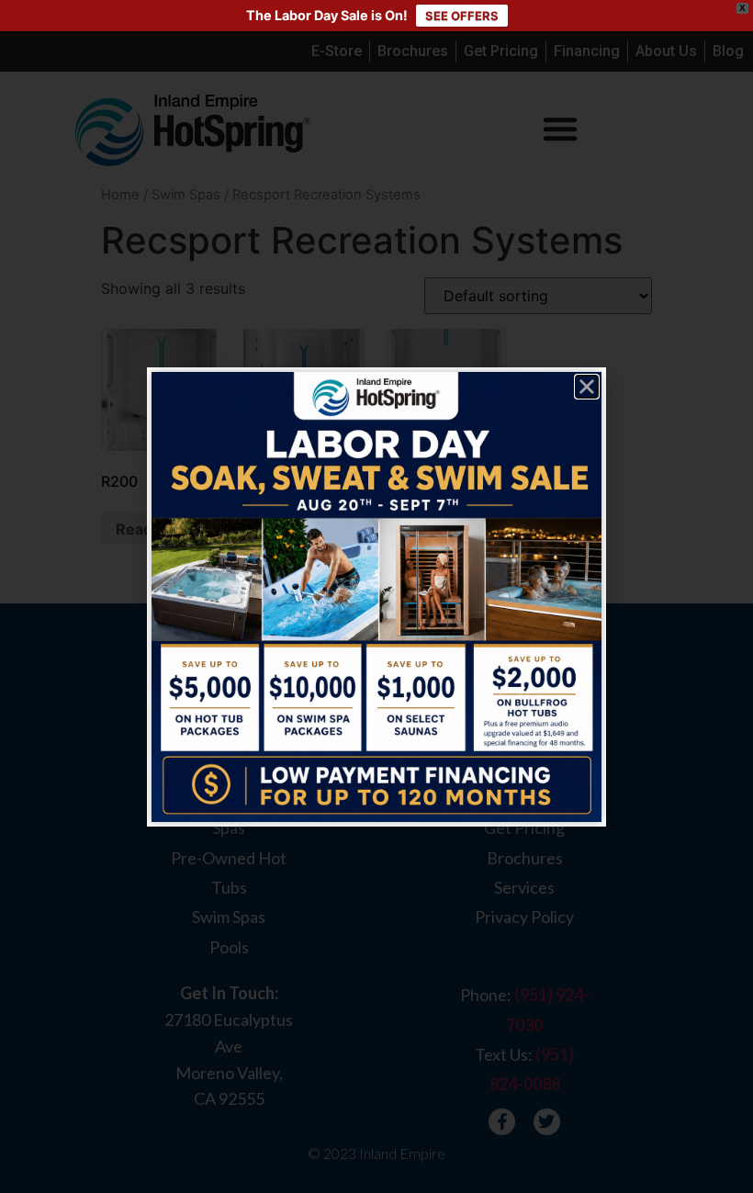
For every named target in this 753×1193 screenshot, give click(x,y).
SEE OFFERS (462, 15)
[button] (587, 387)
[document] (376, 596)
